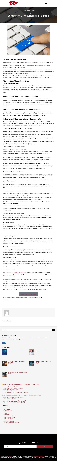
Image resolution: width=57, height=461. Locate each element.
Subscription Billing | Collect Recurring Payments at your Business (21, 297)
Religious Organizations (9, 421)
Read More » (10, 351)
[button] (46, 3)
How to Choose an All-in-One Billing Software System (17, 373)
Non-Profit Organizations (9, 417)
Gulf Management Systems (29, 10)
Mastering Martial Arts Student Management (13, 388)
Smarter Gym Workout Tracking (11, 386)
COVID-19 (6, 413)
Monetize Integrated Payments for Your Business (43, 362)
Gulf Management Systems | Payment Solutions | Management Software (22, 395)
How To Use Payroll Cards (41, 349)
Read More (5, 300)
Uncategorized (7, 424)
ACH (6, 77)
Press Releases (7, 419)
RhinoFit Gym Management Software (12, 422)
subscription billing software (20, 272)
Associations (7, 409)
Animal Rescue (7, 407)
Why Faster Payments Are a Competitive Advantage (16, 362)
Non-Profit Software (8, 418)
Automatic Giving (8, 410)
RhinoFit (10, 456)
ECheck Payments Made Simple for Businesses (17, 349)
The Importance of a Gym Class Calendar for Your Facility (16, 392)
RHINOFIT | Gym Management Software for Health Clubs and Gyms (21, 384)
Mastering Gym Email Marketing (11, 390)
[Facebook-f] (3, 343)
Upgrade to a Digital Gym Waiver (11, 389)
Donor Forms (7, 414)
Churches (6, 411)
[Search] (53, 330)
